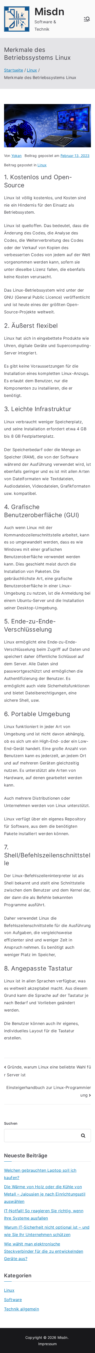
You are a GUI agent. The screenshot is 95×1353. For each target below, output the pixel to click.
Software (13, 1299)
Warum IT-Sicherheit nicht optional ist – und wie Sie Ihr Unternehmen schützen (46, 1231)
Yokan (16, 155)
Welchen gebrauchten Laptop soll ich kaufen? (40, 1174)
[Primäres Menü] (87, 19)
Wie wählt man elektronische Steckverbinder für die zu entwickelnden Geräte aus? (43, 1251)
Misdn (49, 11)
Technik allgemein (21, 1308)
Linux (42, 165)
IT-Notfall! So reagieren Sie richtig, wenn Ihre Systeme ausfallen (43, 1214)
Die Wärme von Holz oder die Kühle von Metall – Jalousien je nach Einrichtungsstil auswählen (44, 1194)
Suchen (10, 1123)
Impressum (47, 1344)
